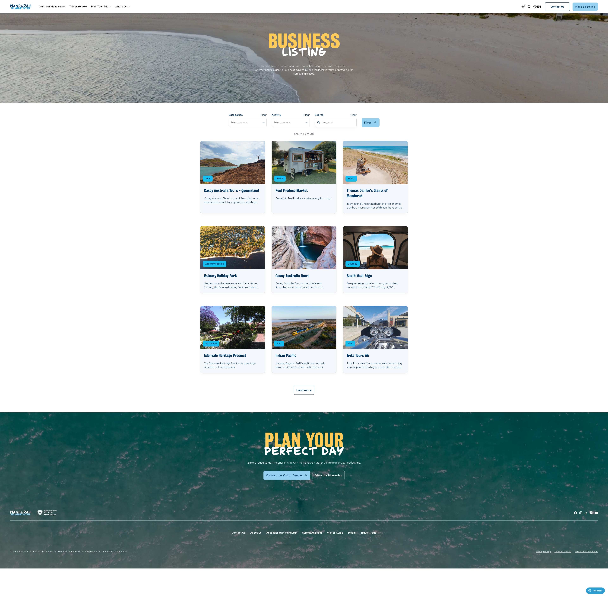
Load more (304, 390)
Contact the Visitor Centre (284, 475)
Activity (276, 114)
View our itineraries (328, 475)
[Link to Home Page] (20, 6)
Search (319, 114)
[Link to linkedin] (591, 513)
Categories (236, 114)
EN (539, 6)
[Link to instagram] (580, 513)
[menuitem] (52, 6)
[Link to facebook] (575, 513)
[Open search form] (529, 6)
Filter (367, 122)
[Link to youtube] (596, 513)
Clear (263, 114)
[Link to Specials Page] (523, 6)
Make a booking (585, 6)
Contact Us (557, 6)
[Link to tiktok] (586, 513)
